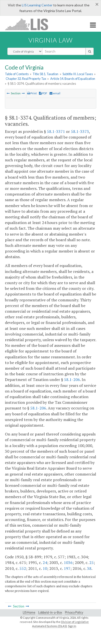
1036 (68, 562)
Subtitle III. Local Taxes (78, 74)
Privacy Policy (74, 612)
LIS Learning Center (37, 5)
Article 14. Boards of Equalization (72, 79)
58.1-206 (72, 379)
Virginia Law (50, 40)
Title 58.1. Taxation (45, 74)
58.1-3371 (56, 131)
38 (89, 568)
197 (67, 568)
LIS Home (29, 612)
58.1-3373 (80, 131)
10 (45, 568)
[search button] (90, 51)
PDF (44, 93)
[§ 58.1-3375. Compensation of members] (23, 93)
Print (33, 93)
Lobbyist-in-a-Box (50, 612)
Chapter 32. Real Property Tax (26, 79)
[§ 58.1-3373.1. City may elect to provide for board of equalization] (8, 93)
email (56, 93)
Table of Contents (17, 74)
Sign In (72, 626)
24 (45, 562)
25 (91, 562)
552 (22, 568)
